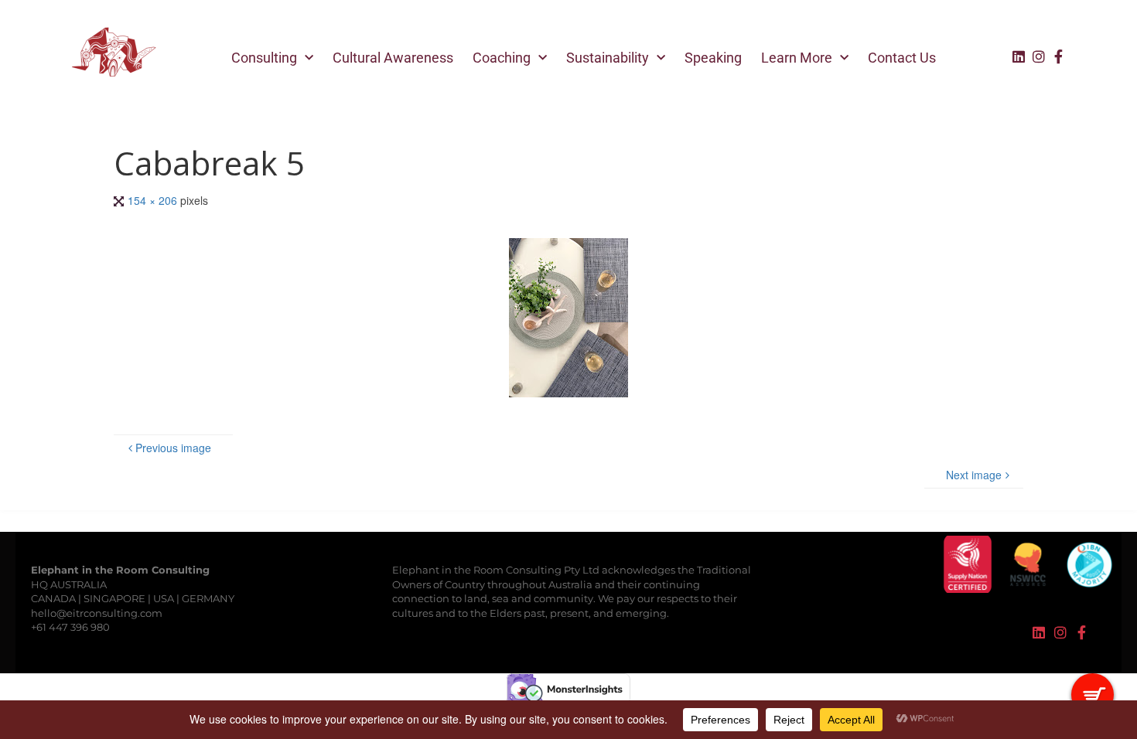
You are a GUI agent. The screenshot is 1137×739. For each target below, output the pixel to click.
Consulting (264, 57)
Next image (974, 474)
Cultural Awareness (393, 57)
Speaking (713, 57)
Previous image (173, 447)
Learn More (796, 57)
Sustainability (607, 57)
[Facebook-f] (1059, 56)
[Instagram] (1039, 56)
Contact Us (902, 57)
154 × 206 (154, 200)
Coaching (502, 57)
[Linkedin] (1019, 56)
